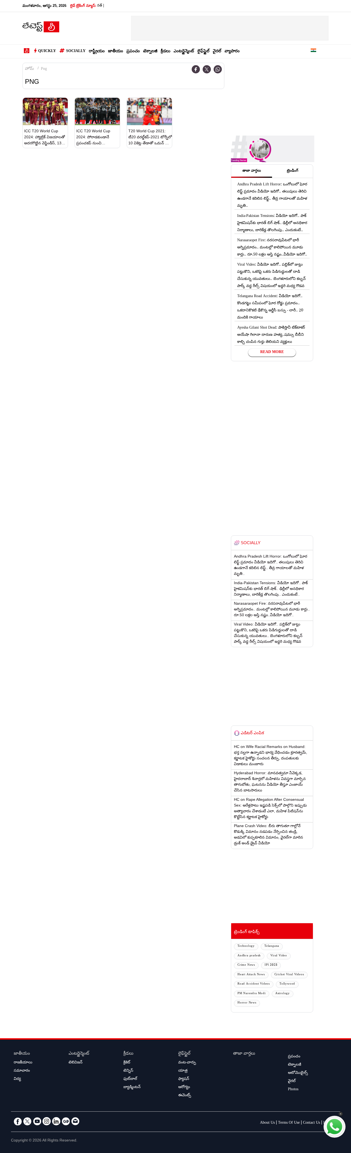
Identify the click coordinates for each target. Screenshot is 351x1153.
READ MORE (272, 352)
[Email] (75, 1121)
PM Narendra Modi (251, 993)
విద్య (17, 1079)
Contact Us (311, 1123)
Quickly (47, 51)
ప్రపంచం (133, 51)
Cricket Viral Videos (289, 975)
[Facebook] (196, 69)
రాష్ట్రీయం (97, 51)
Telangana (271, 946)
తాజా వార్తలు (244, 1054)
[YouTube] (37, 1121)
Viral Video (278, 956)
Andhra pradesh (249, 956)
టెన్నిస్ (128, 1071)
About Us (267, 1123)
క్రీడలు (165, 51)
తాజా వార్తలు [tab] (251, 171)
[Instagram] (47, 1121)
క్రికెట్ (126, 1063)
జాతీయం (115, 51)
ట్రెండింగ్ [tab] (292, 171)
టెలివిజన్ (76, 1063)
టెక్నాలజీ (150, 51)
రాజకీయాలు (23, 1063)
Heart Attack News (251, 975)
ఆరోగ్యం (184, 1088)
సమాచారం (22, 1071)
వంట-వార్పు (187, 1063)
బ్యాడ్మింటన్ (132, 1088)
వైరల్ (217, 51)
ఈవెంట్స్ (184, 1096)
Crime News (246, 965)
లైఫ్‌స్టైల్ (203, 51)
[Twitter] (207, 69)
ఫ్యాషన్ (183, 1079)
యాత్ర (183, 1071)
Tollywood (287, 984)
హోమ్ (29, 69)
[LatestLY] (40, 28)
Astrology (282, 993)
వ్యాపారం (232, 51)
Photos (293, 1090)
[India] (313, 51)
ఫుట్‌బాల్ (130, 1079)
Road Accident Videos (253, 984)
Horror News (246, 1003)
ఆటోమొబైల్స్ (298, 1073)
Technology (246, 946)
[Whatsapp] (218, 69)
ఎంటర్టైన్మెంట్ (184, 51)
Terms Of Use (289, 1123)
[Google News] (66, 1121)
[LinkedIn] (56, 1121)
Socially (76, 51)
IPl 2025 (271, 965)
